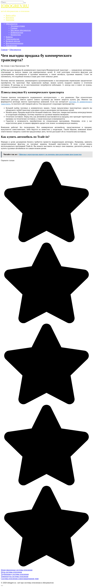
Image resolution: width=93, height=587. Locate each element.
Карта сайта (11, 15)
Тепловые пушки (18, 26)
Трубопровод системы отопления (15, 574)
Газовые (14, 28)
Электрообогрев (12, 39)
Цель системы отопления (11, 572)
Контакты (10, 18)
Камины (9, 37)
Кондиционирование (14, 43)
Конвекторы (16, 35)
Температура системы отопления (14, 576)
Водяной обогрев (13, 41)
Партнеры (10, 20)
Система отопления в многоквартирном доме (20, 579)
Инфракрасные (17, 32)
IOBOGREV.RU (15, 5)
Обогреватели (11, 24)
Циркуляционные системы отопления (16, 570)
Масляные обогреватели (21, 30)
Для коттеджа (11, 45)
